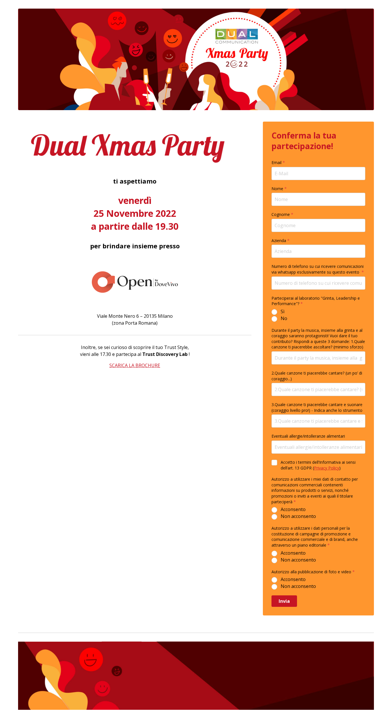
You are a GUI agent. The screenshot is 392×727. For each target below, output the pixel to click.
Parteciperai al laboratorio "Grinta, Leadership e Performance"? (315, 301)
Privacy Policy (326, 468)
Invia (284, 601)
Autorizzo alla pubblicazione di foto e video (313, 571)
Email (278, 162)
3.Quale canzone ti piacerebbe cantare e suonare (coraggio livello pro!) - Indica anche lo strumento (316, 407)
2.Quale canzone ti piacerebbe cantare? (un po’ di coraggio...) (316, 375)
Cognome (282, 214)
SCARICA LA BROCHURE (134, 365)
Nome (279, 188)
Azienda (280, 240)
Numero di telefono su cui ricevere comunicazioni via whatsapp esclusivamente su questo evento (317, 269)
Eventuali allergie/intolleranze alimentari (308, 436)
